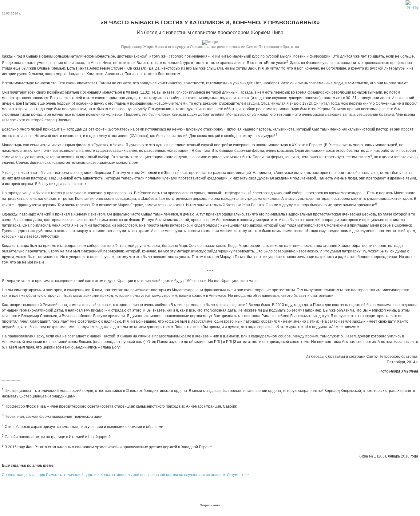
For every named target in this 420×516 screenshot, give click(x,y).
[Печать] (412, 4)
